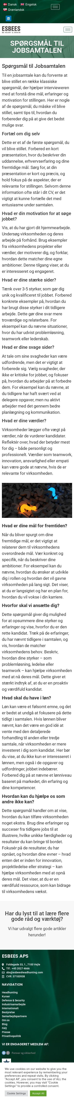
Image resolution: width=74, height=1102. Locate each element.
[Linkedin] (8, 18)
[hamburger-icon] (55, 7)
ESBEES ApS (15, 956)
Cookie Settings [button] (16, 1093)
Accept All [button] (38, 1093)
